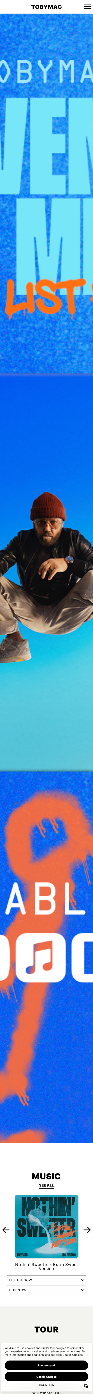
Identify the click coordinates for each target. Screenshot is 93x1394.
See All (46, 1185)
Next (87, 1229)
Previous (5, 1229)
